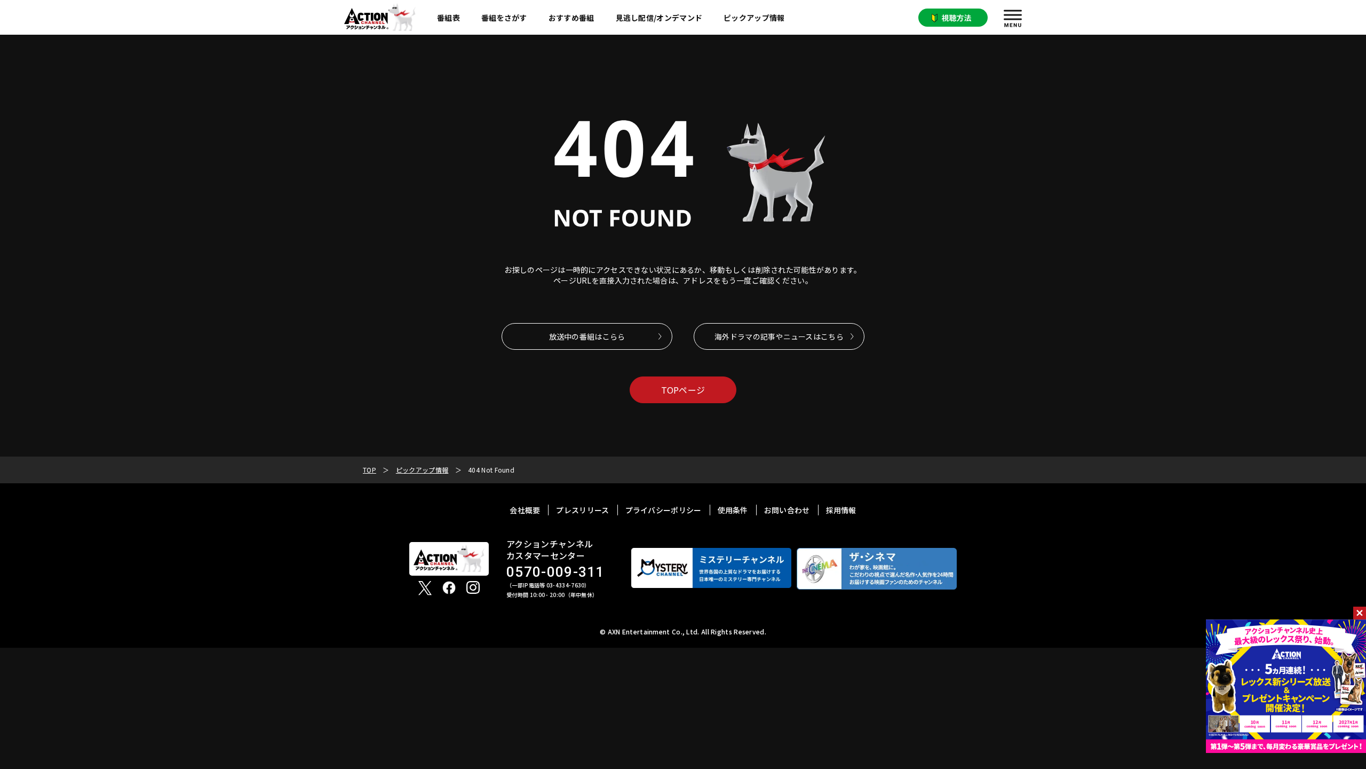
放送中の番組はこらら (587, 336)
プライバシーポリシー (663, 510)
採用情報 (841, 510)
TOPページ (683, 389)
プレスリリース (582, 510)
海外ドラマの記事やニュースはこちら (779, 336)
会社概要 (525, 510)
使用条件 (733, 510)
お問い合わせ (787, 510)
